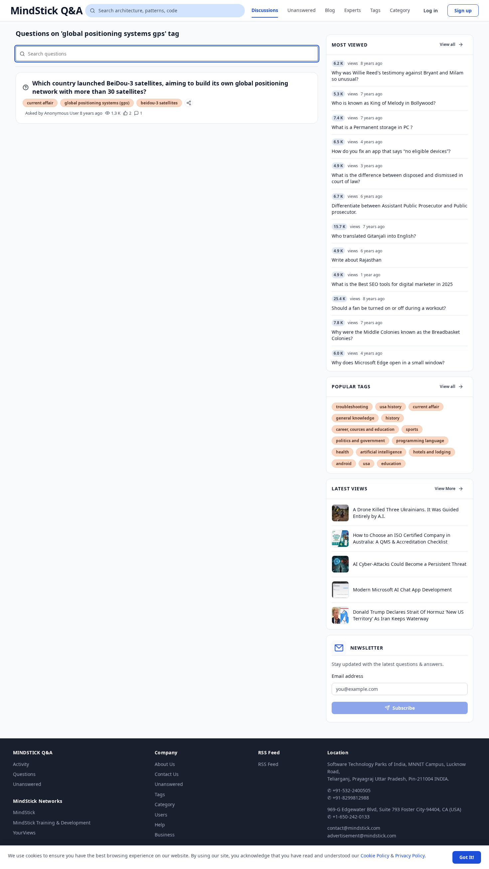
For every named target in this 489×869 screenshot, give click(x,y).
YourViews (24, 832)
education (391, 463)
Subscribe (404, 708)
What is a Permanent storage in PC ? (372, 127)
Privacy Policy (410, 855)
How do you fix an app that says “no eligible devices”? (391, 151)
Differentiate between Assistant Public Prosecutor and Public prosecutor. (399, 208)
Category (400, 10)
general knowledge (355, 418)
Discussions (264, 10)
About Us (165, 764)
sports (412, 429)
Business (165, 834)
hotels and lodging (432, 452)
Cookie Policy (375, 855)
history (393, 418)
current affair (40, 103)
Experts (352, 10)
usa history (391, 407)
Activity (21, 764)
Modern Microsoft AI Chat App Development (402, 589)
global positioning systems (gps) (97, 103)
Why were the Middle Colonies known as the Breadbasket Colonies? (396, 335)
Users (161, 814)
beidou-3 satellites (159, 103)
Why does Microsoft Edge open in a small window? (388, 362)
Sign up (463, 10)
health (342, 452)
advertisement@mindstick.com (361, 835)
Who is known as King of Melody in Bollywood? (383, 103)
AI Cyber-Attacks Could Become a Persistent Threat (409, 564)
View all (447, 44)
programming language (420, 440)
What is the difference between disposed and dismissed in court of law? (397, 178)
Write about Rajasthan (357, 260)
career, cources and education (365, 429)
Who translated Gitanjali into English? (374, 236)
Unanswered (301, 10)
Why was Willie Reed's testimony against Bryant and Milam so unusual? (397, 75)
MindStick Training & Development (51, 822)
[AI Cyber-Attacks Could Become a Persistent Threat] (340, 564)
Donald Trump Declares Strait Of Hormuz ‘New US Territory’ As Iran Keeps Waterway (408, 615)
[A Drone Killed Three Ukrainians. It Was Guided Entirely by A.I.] (340, 513)
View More (445, 488)
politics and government (360, 440)
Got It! (466, 857)
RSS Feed (268, 764)
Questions (24, 774)
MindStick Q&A (46, 11)
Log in (430, 10)
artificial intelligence (381, 452)
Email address (347, 676)
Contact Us (167, 774)
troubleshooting (352, 407)
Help (160, 824)
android (344, 463)
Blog (330, 10)
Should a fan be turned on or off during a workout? (389, 308)
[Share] (189, 103)
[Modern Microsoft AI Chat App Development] (340, 589)
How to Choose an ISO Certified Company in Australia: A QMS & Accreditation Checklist (401, 538)
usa (366, 463)
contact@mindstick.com (353, 828)
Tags (375, 10)
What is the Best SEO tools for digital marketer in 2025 (392, 284)
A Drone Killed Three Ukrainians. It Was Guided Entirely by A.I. (406, 512)
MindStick (24, 812)
